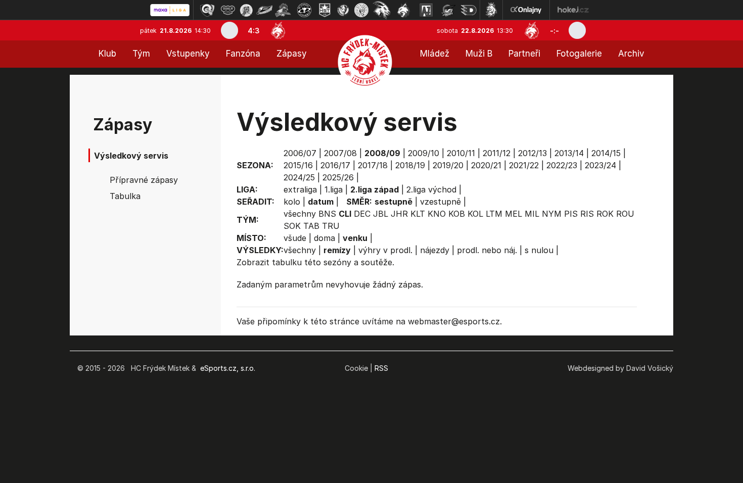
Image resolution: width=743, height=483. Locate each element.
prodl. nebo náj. (487, 250)
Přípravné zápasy (144, 180)
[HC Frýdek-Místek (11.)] (404, 10)
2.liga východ (431, 189)
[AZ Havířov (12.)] (426, 10)
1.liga (333, 189)
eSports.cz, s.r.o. (227, 368)
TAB (311, 226)
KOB (456, 214)
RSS (381, 368)
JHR (399, 214)
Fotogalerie (579, 54)
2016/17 (335, 165)
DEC (362, 214)
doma (324, 238)
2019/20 (448, 165)
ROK (605, 214)
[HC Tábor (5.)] (283, 10)
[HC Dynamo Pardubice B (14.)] (468, 10)
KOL (475, 214)
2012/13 (532, 153)
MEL (513, 214)
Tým (141, 54)
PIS (571, 214)
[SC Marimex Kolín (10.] (381, 10)
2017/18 (373, 165)
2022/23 (561, 165)
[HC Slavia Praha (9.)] (361, 10)
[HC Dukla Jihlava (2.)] (228, 10)
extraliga (300, 189)
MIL (532, 214)
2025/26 (338, 177)
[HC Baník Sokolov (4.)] (264, 10)
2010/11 (461, 153)
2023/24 (600, 165)
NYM (552, 214)
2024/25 (299, 177)
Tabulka (125, 196)
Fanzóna (243, 54)
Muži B (479, 54)
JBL (380, 214)
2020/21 (486, 165)
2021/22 (524, 165)
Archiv (631, 54)
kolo (292, 202)
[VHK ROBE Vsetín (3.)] (246, 10)
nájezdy (434, 250)
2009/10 (423, 153)
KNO (437, 214)
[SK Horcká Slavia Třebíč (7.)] (324, 10)
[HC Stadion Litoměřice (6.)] (304, 10)
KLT (417, 214)
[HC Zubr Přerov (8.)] (343, 10)
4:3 (254, 30)
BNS (327, 214)
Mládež (434, 54)
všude (295, 238)
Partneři (524, 54)
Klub (107, 54)
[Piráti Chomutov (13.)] (448, 10)
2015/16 (298, 165)
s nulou (539, 250)
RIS (587, 214)
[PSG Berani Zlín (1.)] (207, 10)
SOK (292, 226)
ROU (625, 214)
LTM (494, 214)
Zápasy (291, 54)
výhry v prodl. (385, 250)
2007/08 (340, 153)
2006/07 (300, 153)
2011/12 (496, 153)
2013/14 (569, 153)
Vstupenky (188, 54)
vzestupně (440, 202)
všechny (300, 214)
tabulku (287, 262)
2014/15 (606, 153)
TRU (331, 226)
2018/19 (410, 165)
